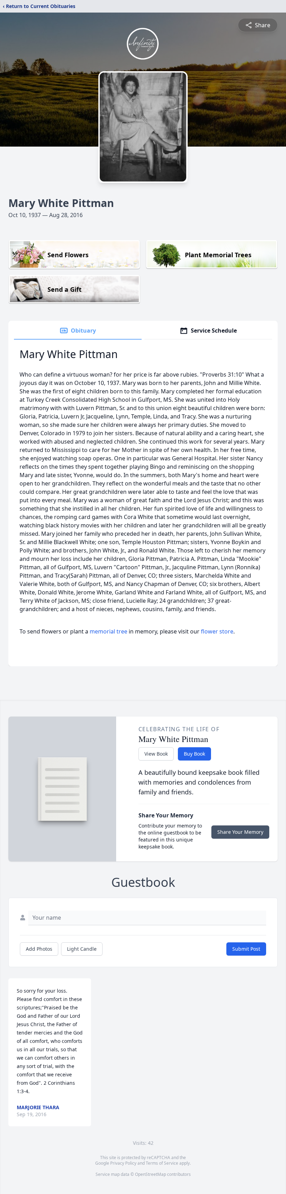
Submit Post (246, 948)
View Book (156, 753)
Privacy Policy (123, 1163)
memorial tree (108, 631)
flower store (217, 631)
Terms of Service (162, 1163)
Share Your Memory (240, 832)
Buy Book (194, 753)
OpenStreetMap (150, 1174)
